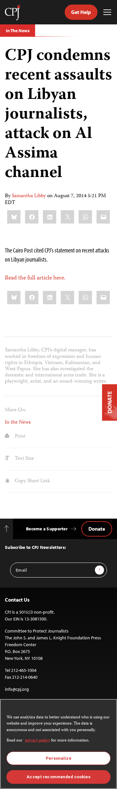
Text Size (23, 459)
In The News (17, 31)
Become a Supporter (47, 529)
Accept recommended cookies (58, 776)
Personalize (58, 758)
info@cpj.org (17, 689)
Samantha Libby (29, 196)
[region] (58, 744)
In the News (18, 422)
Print (19, 436)
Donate (96, 528)
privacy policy (37, 740)
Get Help (81, 12)
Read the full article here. (35, 278)
